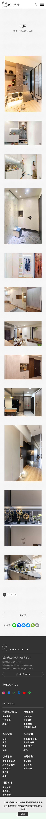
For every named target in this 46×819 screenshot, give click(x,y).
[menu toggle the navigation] (42, 4)
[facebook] (8, 692)
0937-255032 (16, 662)
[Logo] (11, 4)
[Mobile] (13, 692)
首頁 (15, 31)
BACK (23, 615)
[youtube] (24, 692)
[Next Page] (11, 595)
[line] (29, 692)
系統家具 (23, 31)
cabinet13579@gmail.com (22, 668)
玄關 (31, 31)
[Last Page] (15, 595)
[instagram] (4, 692)
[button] (36, 4)
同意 (23, 814)
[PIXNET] (19, 692)
